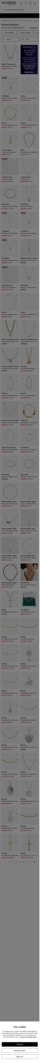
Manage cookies (19, 1050)
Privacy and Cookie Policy (28, 1037)
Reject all (20, 1056)
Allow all (20, 1044)
